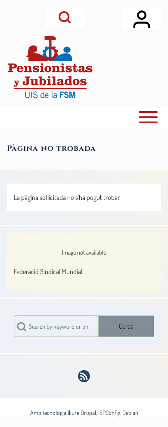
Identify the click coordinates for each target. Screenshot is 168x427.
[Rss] (84, 376)
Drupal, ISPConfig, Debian (109, 412)
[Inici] (50, 67)
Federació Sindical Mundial (48, 271)
